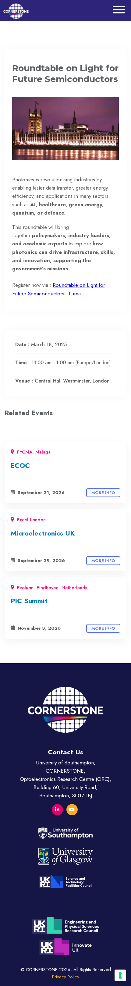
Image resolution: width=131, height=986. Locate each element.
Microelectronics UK (43, 533)
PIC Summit (29, 601)
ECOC (20, 465)
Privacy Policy (65, 977)
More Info (103, 493)
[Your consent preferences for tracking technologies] (120, 975)
